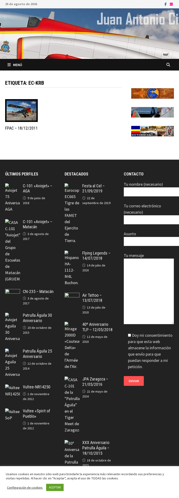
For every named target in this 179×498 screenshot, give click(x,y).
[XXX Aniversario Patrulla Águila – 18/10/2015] (72, 443)
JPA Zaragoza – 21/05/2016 (95, 382)
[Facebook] (166, 4)
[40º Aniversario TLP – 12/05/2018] (72, 325)
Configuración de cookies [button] (25, 487)
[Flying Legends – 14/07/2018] (72, 253)
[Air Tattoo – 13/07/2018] (72, 296)
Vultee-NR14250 (36, 386)
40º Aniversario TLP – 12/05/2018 (97, 327)
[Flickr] (171, 4)
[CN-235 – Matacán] (12, 292)
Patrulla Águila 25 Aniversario (37, 354)
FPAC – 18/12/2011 (21, 128)
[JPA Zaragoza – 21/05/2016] (72, 379)
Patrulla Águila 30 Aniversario (37, 318)
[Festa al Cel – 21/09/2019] (72, 186)
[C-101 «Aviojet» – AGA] (12, 186)
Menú (17, 64)
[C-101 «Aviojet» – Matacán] (12, 222)
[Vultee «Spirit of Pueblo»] (12, 411)
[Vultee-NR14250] (12, 387)
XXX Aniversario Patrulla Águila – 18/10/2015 (95, 448)
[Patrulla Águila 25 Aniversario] (12, 351)
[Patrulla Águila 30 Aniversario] (12, 316)
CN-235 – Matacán (38, 291)
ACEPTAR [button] (55, 487)
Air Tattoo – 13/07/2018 (92, 298)
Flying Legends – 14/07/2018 (96, 256)
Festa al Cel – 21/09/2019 (93, 188)
